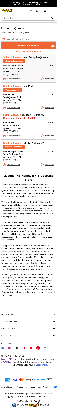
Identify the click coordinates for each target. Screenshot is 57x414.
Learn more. (42, 364)
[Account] (37, 11)
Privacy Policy (22, 387)
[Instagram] (10, 348)
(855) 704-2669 (10, 74)
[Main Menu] (52, 11)
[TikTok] (24, 348)
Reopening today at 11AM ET (19, 118)
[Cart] (45, 11)
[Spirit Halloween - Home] (7, 11)
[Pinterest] (38, 348)
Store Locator (6, 33)
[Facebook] (3, 348)
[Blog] (45, 348)
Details (39, 4)
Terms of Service (7, 387)
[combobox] (28, 17)
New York (17, 33)
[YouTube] (31, 348)
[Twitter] (17, 348)
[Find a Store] (31, 11)
